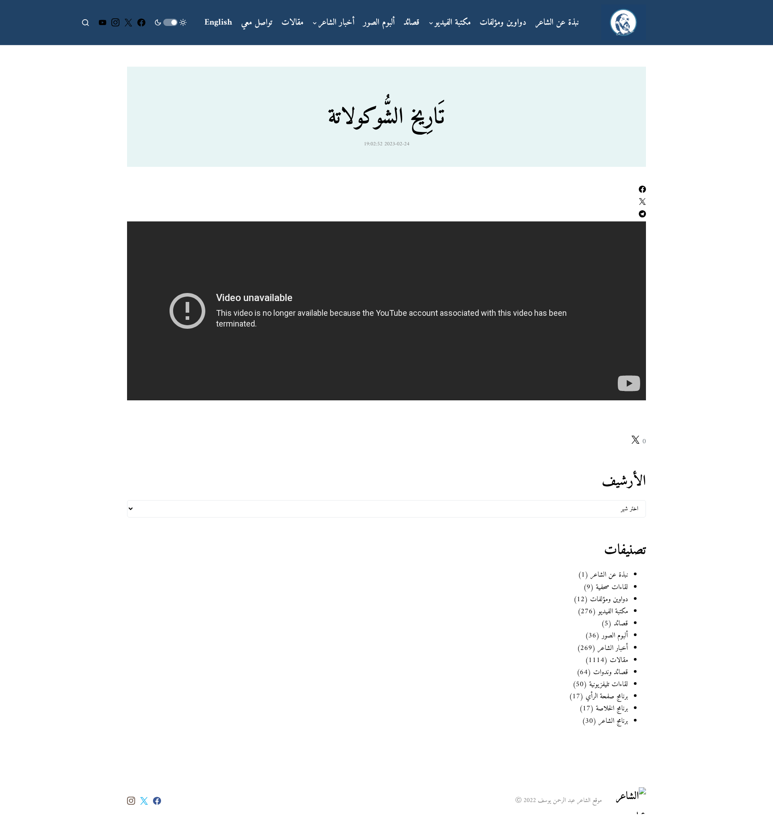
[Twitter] (128, 22)
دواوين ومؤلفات (609, 599)
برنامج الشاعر (612, 721)
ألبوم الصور (615, 635)
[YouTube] (102, 22)
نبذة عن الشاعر (609, 575)
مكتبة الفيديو (613, 611)
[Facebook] (141, 22)
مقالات (619, 660)
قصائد (621, 623)
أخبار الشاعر (613, 648)
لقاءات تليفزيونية (607, 684)
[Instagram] (115, 22)
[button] (170, 22)
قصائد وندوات (610, 672)
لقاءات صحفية (612, 587)
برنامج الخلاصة (612, 708)
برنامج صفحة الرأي (607, 696)
